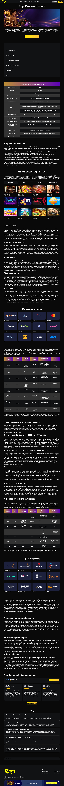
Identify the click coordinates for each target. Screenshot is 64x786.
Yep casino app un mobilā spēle (12, 65)
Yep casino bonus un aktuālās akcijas (13, 57)
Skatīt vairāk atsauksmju (32, 703)
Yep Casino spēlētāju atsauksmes (12, 72)
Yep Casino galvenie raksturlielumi (13, 47)
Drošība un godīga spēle (11, 67)
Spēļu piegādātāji (9, 62)
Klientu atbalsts (9, 70)
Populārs (10, 182)
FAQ (7, 75)
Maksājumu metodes (10, 55)
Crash (38, 182)
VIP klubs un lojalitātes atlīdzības (12, 60)
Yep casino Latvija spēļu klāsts (12, 52)
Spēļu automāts (52, 182)
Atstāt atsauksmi (53, 680)
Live (24, 182)
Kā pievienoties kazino (10, 50)
